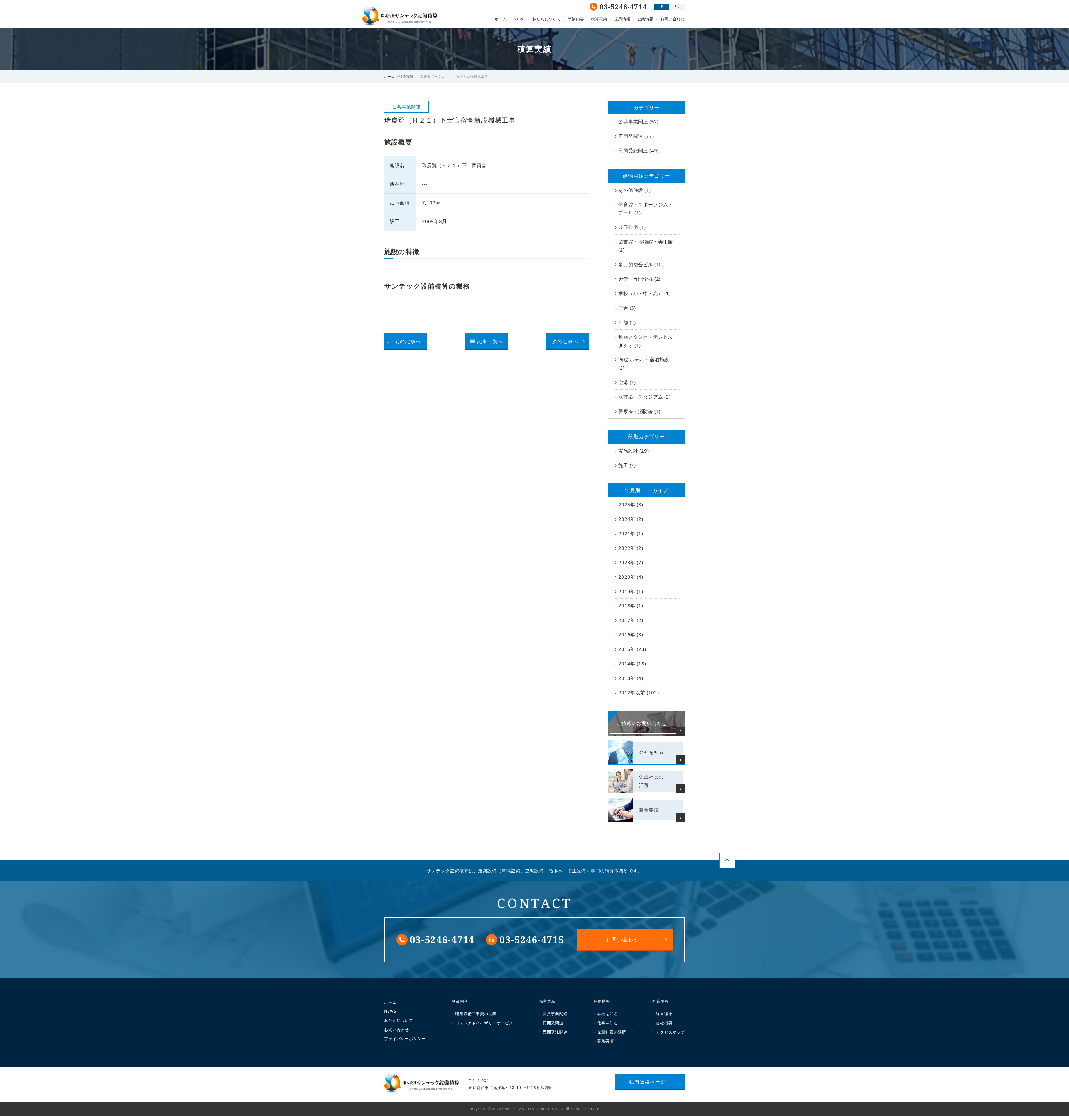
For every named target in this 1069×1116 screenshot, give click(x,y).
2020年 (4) (630, 577)
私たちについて (546, 18)
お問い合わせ (672, 18)
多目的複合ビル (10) (641, 264)
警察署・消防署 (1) (639, 411)
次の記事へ (565, 341)
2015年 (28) (632, 649)
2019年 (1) (630, 591)
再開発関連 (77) (636, 136)
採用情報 (622, 18)
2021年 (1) (630, 533)
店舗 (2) (627, 322)
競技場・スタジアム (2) (644, 397)
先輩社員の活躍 (611, 1032)
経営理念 (664, 1013)
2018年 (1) (630, 605)
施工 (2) (627, 465)
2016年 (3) (630, 634)
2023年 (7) (630, 562)
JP (661, 6)
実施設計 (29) (633, 451)
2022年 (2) (630, 548)
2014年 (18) (632, 663)
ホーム (501, 18)
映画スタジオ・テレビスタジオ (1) (645, 341)
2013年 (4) (630, 678)
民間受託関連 (555, 1032)
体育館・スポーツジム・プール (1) (645, 208)
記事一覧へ (490, 341)
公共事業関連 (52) (638, 121)
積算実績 (599, 18)
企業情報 (645, 18)
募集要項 (605, 1041)
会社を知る (607, 1013)
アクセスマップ (670, 1032)
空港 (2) (627, 382)
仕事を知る (607, 1022)
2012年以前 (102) (638, 692)
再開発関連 (553, 1022)
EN (677, 6)
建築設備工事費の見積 (476, 1013)
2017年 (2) (630, 620)
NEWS (520, 18)
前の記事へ (408, 341)
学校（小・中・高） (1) (644, 293)
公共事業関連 (555, 1013)
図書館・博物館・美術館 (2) (645, 245)
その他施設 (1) (634, 190)
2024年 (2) (630, 519)
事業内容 (576, 18)
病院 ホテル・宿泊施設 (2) (643, 363)
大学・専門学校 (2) (639, 279)
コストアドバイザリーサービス (484, 1022)
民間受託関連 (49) (638, 150)
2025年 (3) (630, 504)
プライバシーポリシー (405, 1038)
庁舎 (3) (627, 308)
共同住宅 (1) (632, 227)
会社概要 (664, 1022)
